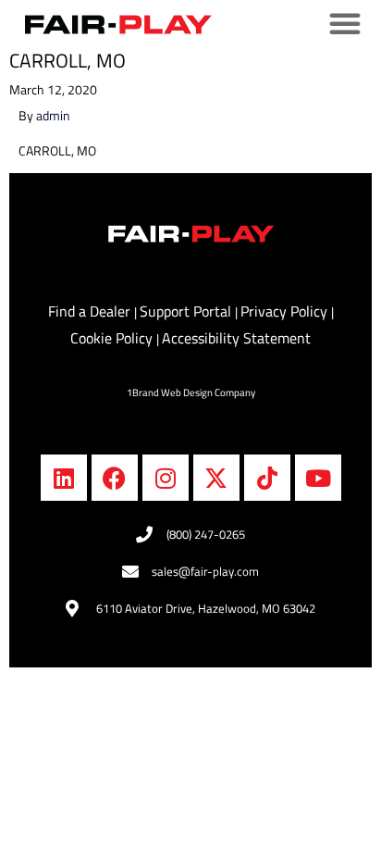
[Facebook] (115, 478)
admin (53, 115)
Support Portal (187, 311)
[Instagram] (165, 478)
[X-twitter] (216, 478)
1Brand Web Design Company (191, 392)
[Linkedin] (64, 478)
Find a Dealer (91, 311)
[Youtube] (318, 478)
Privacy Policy (285, 311)
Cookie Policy (113, 338)
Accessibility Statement (236, 338)
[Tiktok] (267, 478)
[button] (345, 27)
